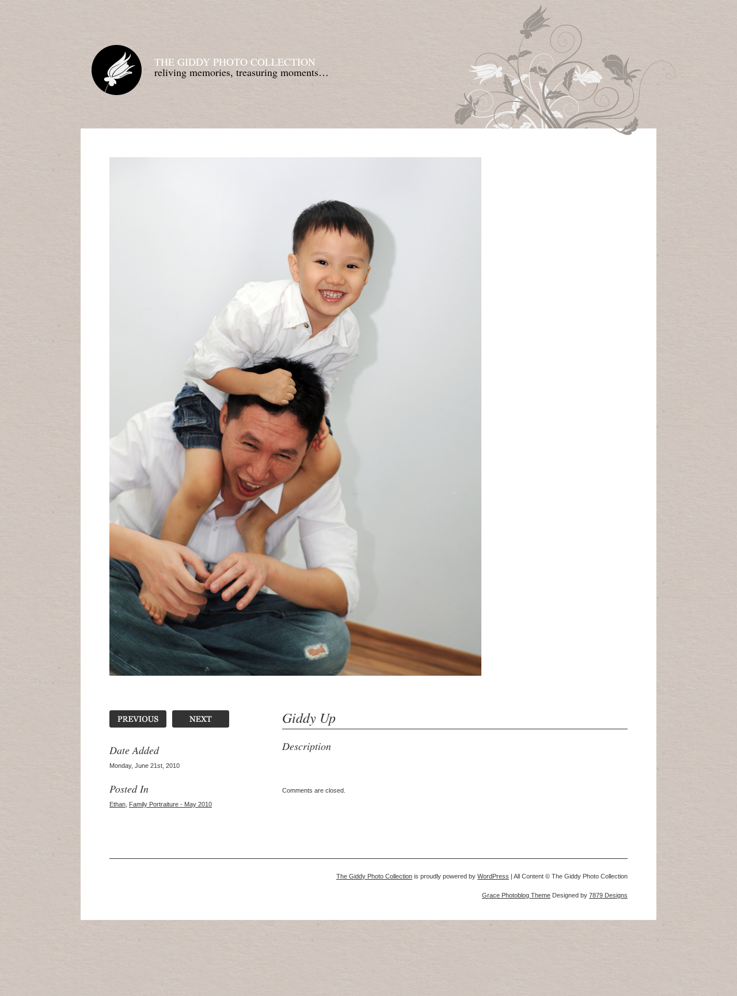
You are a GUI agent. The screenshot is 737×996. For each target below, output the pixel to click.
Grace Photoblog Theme (516, 895)
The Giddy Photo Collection (235, 62)
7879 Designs (608, 895)
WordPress (493, 876)
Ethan (117, 804)
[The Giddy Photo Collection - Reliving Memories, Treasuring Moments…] (117, 93)
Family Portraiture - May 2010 (170, 804)
